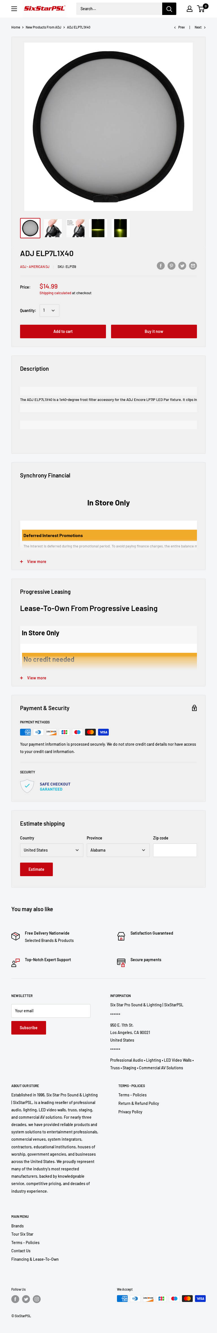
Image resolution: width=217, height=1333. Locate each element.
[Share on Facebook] (161, 266)
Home (15, 27)
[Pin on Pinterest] (171, 266)
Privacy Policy (130, 1111)
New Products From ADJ (43, 27)
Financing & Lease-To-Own (35, 1259)
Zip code (160, 837)
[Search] (169, 9)
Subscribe (29, 1027)
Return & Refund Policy (138, 1103)
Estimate (36, 869)
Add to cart (63, 331)
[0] (201, 8)
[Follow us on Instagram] (37, 1299)
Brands (17, 1225)
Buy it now (154, 331)
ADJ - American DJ (34, 267)
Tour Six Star (22, 1234)
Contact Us (21, 1250)
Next (198, 27)
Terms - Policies (132, 1094)
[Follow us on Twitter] (26, 1299)
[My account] (189, 9)
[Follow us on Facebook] (15, 1299)
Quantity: (28, 310)
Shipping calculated (55, 293)
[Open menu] (14, 8)
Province (94, 837)
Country (27, 837)
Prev (181, 27)
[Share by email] (193, 266)
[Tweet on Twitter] (182, 266)
